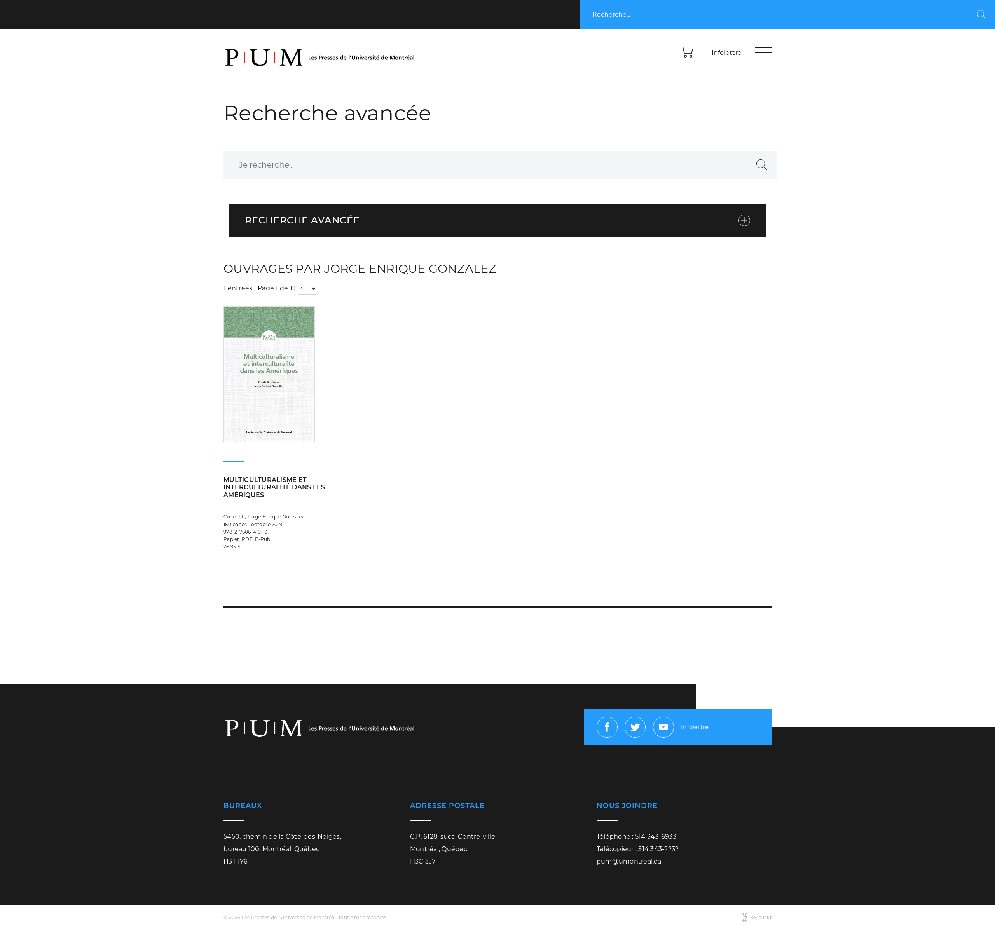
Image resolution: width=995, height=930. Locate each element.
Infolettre (727, 52)
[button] (687, 52)
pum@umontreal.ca (629, 861)
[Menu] (763, 52)
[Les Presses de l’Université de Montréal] (320, 52)
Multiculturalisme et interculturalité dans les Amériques (274, 487)
